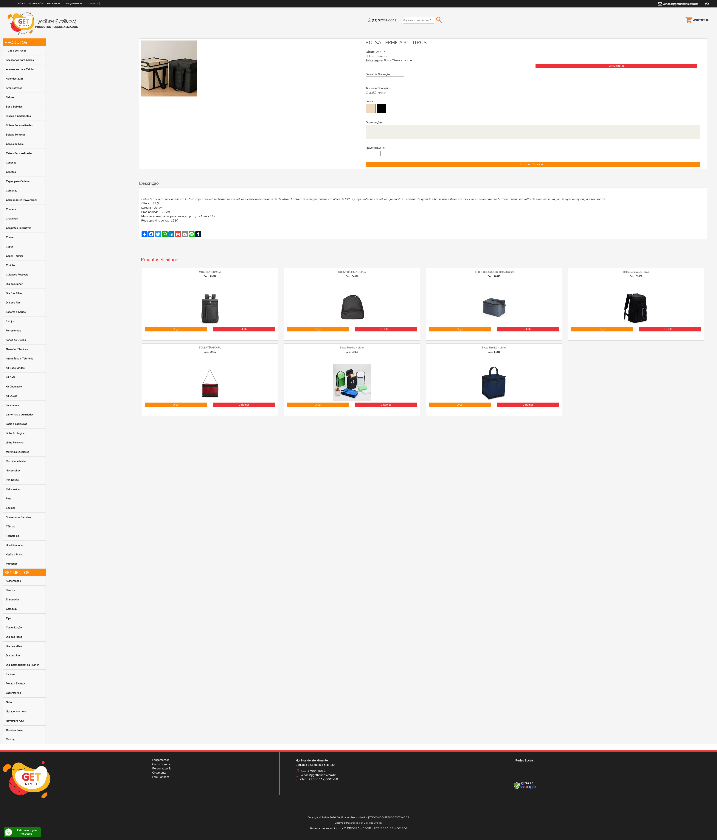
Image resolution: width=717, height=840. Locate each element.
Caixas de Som (15, 144)
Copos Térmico (15, 256)
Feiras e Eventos (16, 683)
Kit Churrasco (14, 386)
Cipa (8, 618)
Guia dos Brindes (373, 823)
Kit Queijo (11, 396)
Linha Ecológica (15, 433)
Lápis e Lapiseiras (16, 424)
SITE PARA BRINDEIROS (390, 828)
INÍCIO (21, 3)
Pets (8, 498)
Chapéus (11, 209)
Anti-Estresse (14, 88)
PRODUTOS (53, 3)
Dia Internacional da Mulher (22, 665)
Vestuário (11, 564)
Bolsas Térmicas (15, 134)
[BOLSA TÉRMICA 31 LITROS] (169, 68)
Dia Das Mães (14, 293)
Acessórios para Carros (20, 60)
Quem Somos (161, 764)
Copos (9, 246)
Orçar (176, 329)
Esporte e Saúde (16, 312)
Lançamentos (161, 760)
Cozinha (10, 265)
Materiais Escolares (17, 452)
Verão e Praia (14, 554)
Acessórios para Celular (20, 69)
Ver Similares (616, 66)
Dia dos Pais (13, 302)
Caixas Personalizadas (19, 153)
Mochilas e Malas (16, 461)
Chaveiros (12, 218)
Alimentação (13, 581)
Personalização (162, 768)
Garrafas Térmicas (17, 349)
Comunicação (14, 627)
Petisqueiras (13, 489)
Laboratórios (13, 693)
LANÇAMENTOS (73, 3)
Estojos (10, 321)
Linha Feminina (15, 442)
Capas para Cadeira (18, 181)
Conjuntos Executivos (18, 228)
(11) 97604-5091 (313, 771)
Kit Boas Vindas (15, 368)
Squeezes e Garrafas (18, 517)
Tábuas (10, 526)
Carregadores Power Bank (21, 200)
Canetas (11, 172)
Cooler (10, 237)
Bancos (10, 590)
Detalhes (244, 329)
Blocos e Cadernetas (18, 116)
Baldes (10, 97)
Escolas (10, 674)
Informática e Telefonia (19, 358)
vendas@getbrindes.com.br (680, 4)
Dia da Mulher (14, 284)
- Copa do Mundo (16, 50)
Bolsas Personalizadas (19, 125)
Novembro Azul (15, 721)
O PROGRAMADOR (357, 828)
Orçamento (159, 773)
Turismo (10, 739)
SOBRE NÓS (36, 3)
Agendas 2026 (14, 78)
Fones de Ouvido (16, 340)
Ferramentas (13, 330)
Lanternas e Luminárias (20, 414)
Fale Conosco (161, 777)
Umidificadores (15, 545)
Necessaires (13, 470)
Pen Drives (12, 480)
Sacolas (10, 508)
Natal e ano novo (16, 711)
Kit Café (10, 377)
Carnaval (11, 190)
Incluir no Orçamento (532, 164)
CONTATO (92, 3)
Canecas (11, 162)
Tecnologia (12, 536)
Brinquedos (12, 599)
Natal (9, 702)
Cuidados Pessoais (17, 274)
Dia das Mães (14, 637)
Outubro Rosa (14, 730)
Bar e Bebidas (14, 106)
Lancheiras (12, 405)
